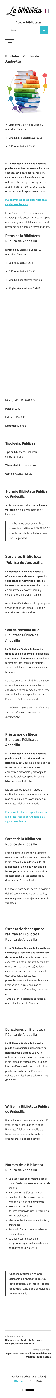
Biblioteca (19, 1381)
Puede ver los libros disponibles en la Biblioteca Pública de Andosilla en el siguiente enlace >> (26, 816)
